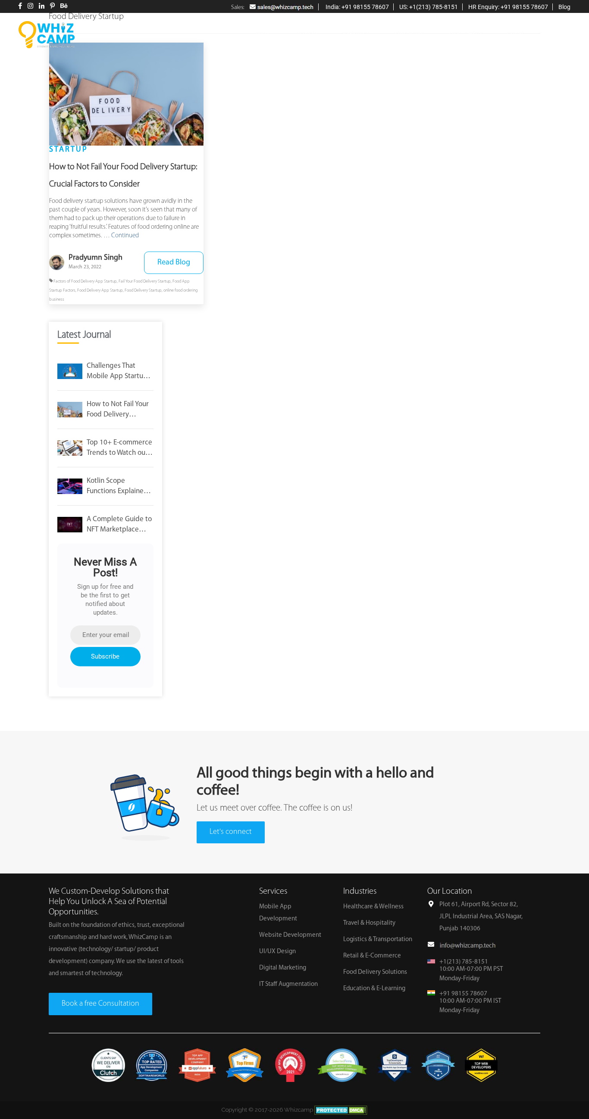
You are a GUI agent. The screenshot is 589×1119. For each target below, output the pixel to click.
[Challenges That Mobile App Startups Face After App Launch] (69, 371)
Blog (564, 6)
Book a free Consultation (100, 1004)
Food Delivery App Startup (100, 290)
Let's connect (231, 832)
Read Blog (173, 263)
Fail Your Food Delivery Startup (145, 281)
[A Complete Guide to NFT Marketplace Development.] (69, 524)
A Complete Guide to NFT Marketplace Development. (119, 525)
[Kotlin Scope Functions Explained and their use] (69, 486)
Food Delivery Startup (143, 290)
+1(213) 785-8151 (463, 962)
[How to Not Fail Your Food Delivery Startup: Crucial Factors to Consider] (126, 94)
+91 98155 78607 (463, 994)
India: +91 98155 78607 (356, 6)
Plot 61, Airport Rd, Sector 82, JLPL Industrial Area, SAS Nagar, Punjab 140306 (481, 916)
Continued (125, 236)
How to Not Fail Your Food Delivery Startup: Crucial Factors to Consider (118, 410)
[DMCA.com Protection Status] (340, 1110)
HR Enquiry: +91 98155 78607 (508, 6)
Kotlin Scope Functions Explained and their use (117, 487)
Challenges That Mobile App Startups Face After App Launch (118, 372)
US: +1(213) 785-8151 (428, 6)
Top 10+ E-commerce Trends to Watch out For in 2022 (119, 448)
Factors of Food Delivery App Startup (85, 281)
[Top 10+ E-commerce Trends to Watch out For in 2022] (69, 448)
